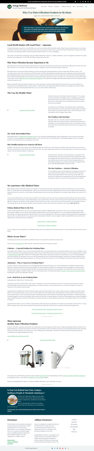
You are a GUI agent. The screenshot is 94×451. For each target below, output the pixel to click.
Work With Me (74, 426)
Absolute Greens (43, 375)
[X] (78, 2)
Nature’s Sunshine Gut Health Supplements (74, 375)
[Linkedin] (88, 2)
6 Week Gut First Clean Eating (35, 377)
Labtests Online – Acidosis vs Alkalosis (47, 221)
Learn (74, 6)
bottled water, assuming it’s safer (27, 136)
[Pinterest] (83, 2)
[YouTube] (85, 2)
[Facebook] (75, 2)
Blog (74, 429)
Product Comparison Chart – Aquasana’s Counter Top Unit (47, 309)
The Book (50, 6)
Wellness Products (66, 6)
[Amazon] (90, 2)
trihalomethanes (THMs (15, 254)
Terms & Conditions (12, 442)
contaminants (19, 243)
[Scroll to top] (90, 448)
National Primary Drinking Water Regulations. (31, 78)
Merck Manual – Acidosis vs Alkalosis (47, 225)
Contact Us (74, 431)
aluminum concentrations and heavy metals (72, 271)
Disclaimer (10, 443)
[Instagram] (80, 2)
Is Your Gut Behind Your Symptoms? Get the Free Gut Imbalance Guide (47, 1)
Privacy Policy (11, 440)
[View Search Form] (86, 6)
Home (35, 15)
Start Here (44, 6)
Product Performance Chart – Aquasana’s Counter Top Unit (47, 313)
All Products (74, 424)
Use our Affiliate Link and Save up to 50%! (18, 336)
